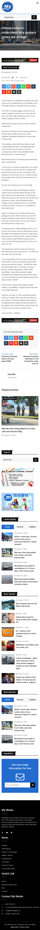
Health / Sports (7, 855)
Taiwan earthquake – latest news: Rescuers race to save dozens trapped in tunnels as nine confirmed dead (26, 663)
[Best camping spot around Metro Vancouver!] (8, 604)
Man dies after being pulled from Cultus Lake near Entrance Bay (25, 555)
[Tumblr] (33, 86)
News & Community (15, 41)
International (6, 849)
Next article (33, 354)
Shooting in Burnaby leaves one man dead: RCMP (9, 358)
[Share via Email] (14, 92)
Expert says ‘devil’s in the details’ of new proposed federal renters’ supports (26, 679)
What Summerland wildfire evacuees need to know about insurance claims (26, 581)
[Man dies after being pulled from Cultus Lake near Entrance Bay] (7, 552)
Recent (7, 527)
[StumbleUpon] (28, 86)
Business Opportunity (9, 885)
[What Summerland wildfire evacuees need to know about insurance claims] (7, 579)
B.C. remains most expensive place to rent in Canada (26, 633)
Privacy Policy (24, 927)
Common (32, 527)
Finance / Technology (9, 852)
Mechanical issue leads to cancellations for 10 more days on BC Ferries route (24, 568)
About (4, 881)
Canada (4, 845)
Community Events (8, 869)
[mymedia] (13, 77)
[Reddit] (9, 92)
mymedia (11, 374)
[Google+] (13, 86)
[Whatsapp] (23, 86)
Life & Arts (5, 862)
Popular (20, 527)
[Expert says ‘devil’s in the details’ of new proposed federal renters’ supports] (8, 678)
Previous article (8, 354)
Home (5, 41)
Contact (4, 891)
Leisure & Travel (7, 865)
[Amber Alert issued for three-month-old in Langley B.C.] (8, 618)
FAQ (3, 888)
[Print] (19, 92)
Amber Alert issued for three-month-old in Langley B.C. (26, 619)
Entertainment (7, 859)
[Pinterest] (4, 92)
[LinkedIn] (18, 86)
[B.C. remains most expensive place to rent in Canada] (8, 632)
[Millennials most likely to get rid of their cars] (8, 646)
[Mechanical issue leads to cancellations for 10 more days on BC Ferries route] (7, 566)
